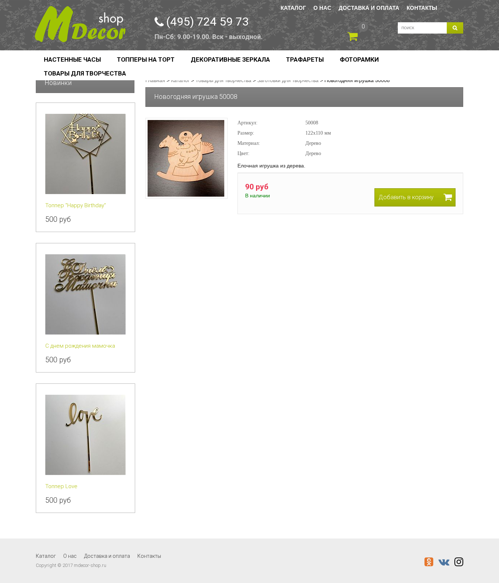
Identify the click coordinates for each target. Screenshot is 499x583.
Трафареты (305, 59)
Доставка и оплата (369, 8)
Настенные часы (72, 59)
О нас (322, 8)
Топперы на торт (146, 59)
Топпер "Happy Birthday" (75, 205)
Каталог (293, 8)
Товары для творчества (85, 73)
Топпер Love (61, 486)
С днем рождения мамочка (80, 346)
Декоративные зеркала (230, 59)
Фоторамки (359, 59)
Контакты (422, 8)
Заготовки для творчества (288, 80)
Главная (155, 80)
